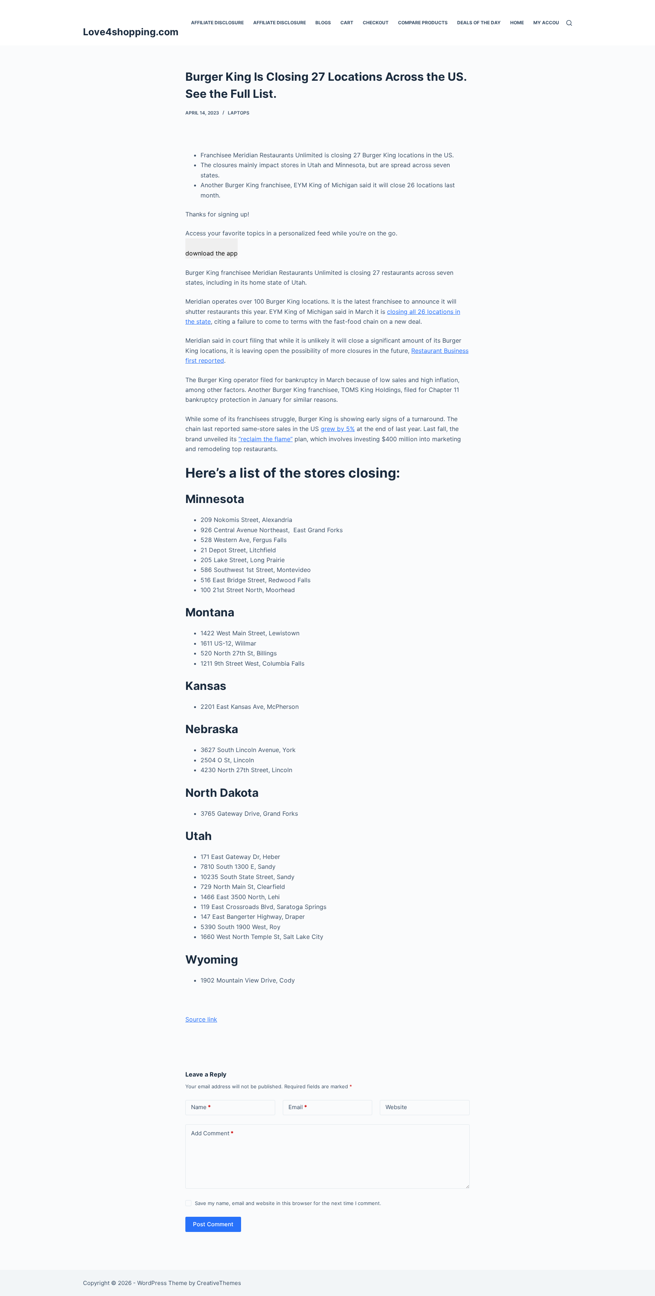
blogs (323, 22)
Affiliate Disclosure (217, 22)
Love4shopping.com (131, 32)
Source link (201, 1019)
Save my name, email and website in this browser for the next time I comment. (288, 1203)
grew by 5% (338, 429)
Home (517, 22)
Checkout (376, 22)
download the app (211, 253)
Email (297, 1107)
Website (396, 1107)
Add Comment (212, 1133)
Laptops (238, 113)
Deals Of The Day (479, 22)
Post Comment (213, 1224)
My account (549, 22)
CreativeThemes (219, 1283)
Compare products (423, 22)
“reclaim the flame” (265, 439)
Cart (346, 22)
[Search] (569, 23)
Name (201, 1107)
